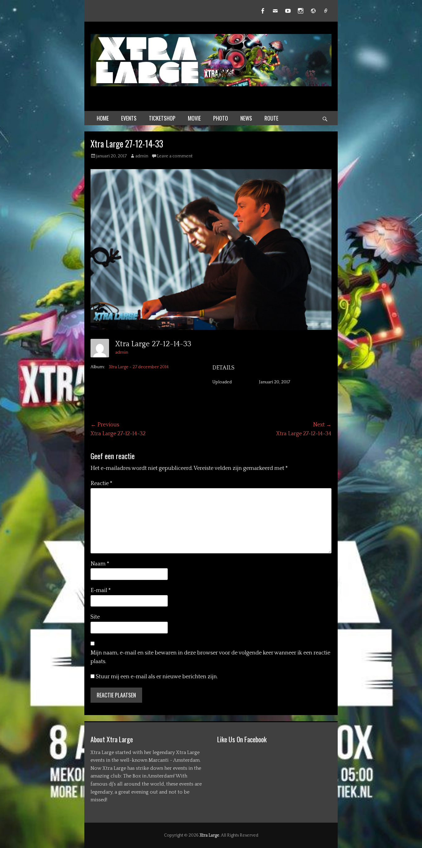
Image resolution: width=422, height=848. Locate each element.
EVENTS (129, 118)
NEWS (246, 118)
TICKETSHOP (162, 118)
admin (141, 156)
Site (95, 617)
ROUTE (271, 118)
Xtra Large (209, 835)
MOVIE (194, 118)
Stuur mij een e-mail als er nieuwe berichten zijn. (157, 677)
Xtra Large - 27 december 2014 (139, 366)
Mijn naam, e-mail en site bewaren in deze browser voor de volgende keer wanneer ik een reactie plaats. (210, 657)
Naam (100, 564)
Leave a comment (174, 156)
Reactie (101, 483)
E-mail (101, 590)
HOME (103, 118)
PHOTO (220, 118)
